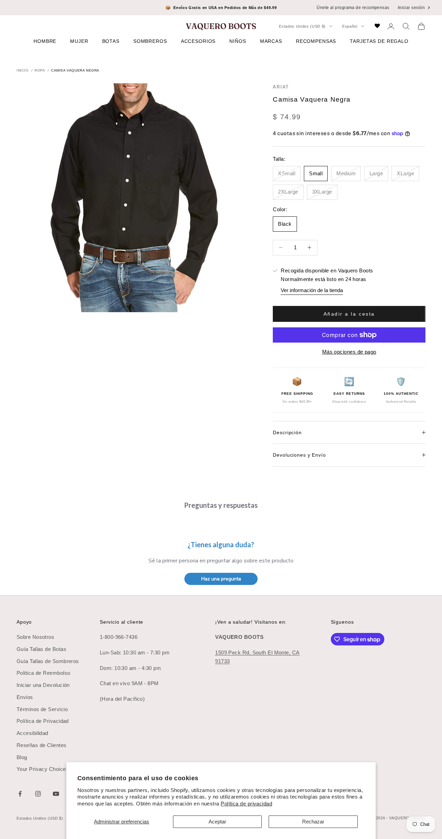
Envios (25, 697)
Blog (22, 757)
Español (349, 26)
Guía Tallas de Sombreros (48, 661)
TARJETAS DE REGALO (379, 41)
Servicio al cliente (121, 622)
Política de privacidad (246, 804)
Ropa (40, 70)
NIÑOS (237, 41)
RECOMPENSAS (316, 41)
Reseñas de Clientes (42, 745)
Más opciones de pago (349, 352)
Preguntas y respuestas (221, 505)
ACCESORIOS (198, 41)
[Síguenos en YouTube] (55, 793)
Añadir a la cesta (349, 314)
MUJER (79, 41)
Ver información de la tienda (312, 290)
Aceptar (217, 821)
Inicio (23, 70)
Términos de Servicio (42, 709)
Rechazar (313, 821)
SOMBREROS (150, 41)
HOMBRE (44, 41)
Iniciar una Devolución (43, 685)
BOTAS (110, 41)
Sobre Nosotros (35, 637)
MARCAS (271, 41)
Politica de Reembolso (43, 673)
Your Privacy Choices (43, 769)
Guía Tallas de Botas (41, 649)
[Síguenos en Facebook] (20, 793)
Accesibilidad (32, 733)
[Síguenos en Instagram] (38, 793)
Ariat (281, 87)
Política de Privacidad (43, 721)
